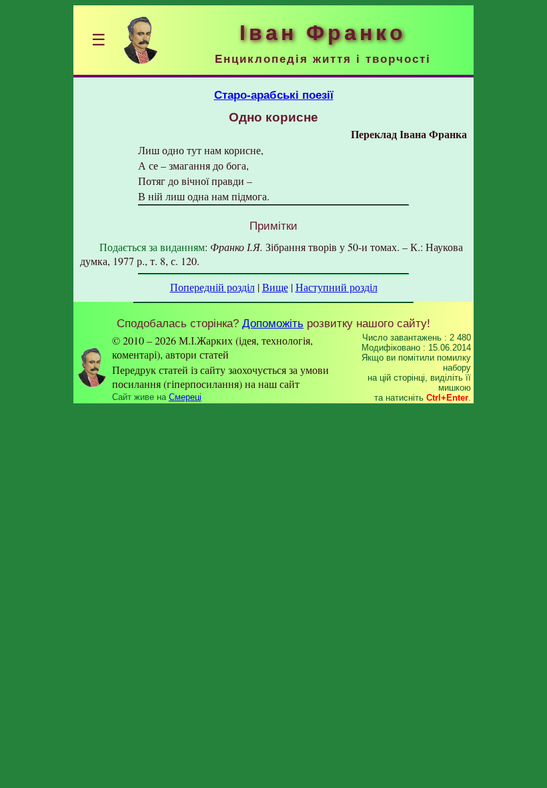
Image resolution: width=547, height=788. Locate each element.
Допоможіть (273, 323)
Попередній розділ (212, 287)
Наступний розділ (337, 287)
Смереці (185, 397)
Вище (275, 287)
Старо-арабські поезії (274, 95)
